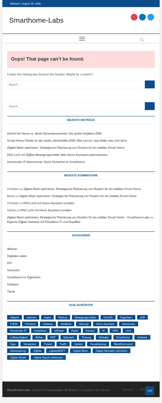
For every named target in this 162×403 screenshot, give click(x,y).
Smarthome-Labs (36, 20)
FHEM (13, 324)
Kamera (90, 330)
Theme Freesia (55, 390)
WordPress (70, 390)
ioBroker (59, 330)
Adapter (14, 317)
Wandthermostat (123, 344)
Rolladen (104, 337)
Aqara (47, 317)
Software (13, 284)
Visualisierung (98, 344)
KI (103, 330)
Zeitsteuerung (18, 351)
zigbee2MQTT (57, 351)
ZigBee (37, 351)
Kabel (75, 330)
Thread (48, 344)
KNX (115, 330)
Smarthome (123, 337)
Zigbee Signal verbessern (48, 357)
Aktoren (12, 249)
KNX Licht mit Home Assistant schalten (48, 203)
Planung (86, 337)
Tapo (13, 344)
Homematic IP (18, 330)
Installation (40, 330)
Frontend (30, 324)
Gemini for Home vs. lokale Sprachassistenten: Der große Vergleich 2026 (54, 133)
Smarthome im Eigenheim (24, 277)
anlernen (31, 317)
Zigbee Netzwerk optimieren (111, 351)
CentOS (108, 317)
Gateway (48, 324)
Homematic (128, 324)
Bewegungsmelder (85, 317)
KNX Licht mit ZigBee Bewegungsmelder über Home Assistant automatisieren (57, 154)
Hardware (66, 324)
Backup (62, 317)
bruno (10, 196)
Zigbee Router (18, 357)
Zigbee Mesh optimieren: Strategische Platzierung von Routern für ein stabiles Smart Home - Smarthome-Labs (78, 217)
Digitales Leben (17, 256)
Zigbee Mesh (80, 351)
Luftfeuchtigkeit (19, 337)
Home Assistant (105, 324)
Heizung (83, 324)
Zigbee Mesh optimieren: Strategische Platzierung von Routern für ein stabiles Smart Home (65, 147)
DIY (9, 263)
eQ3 (142, 317)
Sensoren (13, 270)
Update (78, 344)
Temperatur (29, 344)
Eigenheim (126, 317)
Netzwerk (68, 337)
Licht (128, 330)
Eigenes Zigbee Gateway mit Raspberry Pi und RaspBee (43, 222)
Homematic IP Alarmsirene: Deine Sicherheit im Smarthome (46, 162)
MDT (53, 337)
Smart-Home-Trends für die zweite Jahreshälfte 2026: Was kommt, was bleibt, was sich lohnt (67, 140)
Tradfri (63, 344)
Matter (39, 337)
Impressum (127, 389)
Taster (11, 291)
